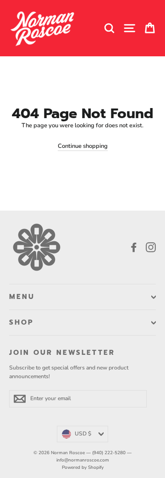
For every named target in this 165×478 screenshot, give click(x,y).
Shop (21, 322)
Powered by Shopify (83, 467)
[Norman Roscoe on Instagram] (151, 247)
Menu (22, 297)
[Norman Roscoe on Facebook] (134, 247)
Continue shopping (83, 146)
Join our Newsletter (62, 352)
